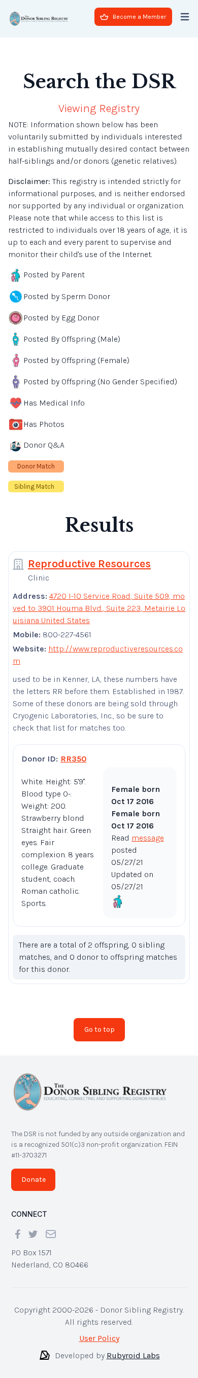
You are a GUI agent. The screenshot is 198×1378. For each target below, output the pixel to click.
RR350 (73, 759)
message (147, 838)
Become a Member (139, 16)
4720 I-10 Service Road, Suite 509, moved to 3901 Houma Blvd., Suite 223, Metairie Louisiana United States (99, 608)
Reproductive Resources (89, 563)
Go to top (99, 1029)
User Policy (99, 1338)
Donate (33, 1179)
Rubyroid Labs (133, 1355)
